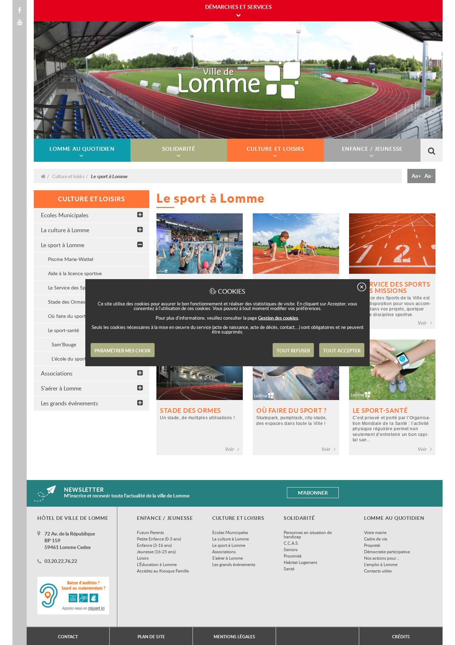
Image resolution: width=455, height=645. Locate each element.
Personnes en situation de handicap (308, 534)
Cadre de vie (375, 539)
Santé (289, 568)
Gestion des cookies (278, 318)
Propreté (372, 545)
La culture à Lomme (65, 230)
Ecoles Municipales (65, 215)
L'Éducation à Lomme (157, 564)
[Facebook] (19, 10)
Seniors (291, 549)
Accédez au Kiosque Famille (163, 571)
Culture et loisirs (68, 176)
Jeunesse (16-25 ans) (156, 551)
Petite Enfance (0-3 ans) (159, 539)
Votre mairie (375, 532)
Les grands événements (69, 403)
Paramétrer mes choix (123, 350)
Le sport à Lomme (62, 245)
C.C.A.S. (291, 543)
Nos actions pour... (381, 558)
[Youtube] (19, 22)
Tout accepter (341, 350)
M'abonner (313, 492)
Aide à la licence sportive (75, 273)
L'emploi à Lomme (380, 564)
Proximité (292, 556)
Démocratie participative (387, 551)
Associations (57, 373)
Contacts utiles (378, 571)
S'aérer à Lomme (61, 388)
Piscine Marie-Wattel (70, 259)
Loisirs (143, 558)
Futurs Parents (150, 532)
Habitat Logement (300, 562)
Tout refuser (293, 350)
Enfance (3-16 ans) (154, 545)
